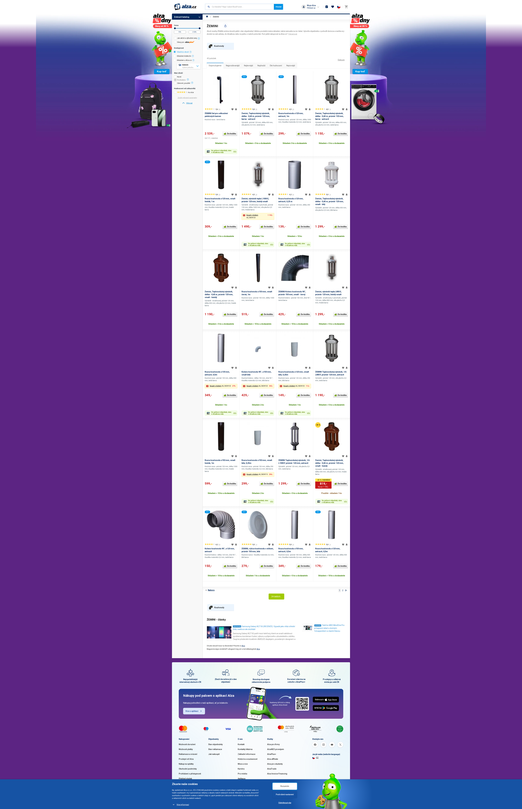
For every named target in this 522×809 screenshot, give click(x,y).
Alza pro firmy (273, 744)
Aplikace (241, 779)
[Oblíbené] (332, 6)
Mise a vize (243, 764)
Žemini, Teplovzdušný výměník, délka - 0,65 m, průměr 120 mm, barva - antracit (256, 116)
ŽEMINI (216, 17)
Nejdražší (261, 65)
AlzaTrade (271, 769)
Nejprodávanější (233, 65)
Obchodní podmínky (188, 769)
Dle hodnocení (276, 65)
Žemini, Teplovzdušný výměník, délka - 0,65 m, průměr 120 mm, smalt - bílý (329, 201)
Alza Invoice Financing (277, 774)
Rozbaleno (181, 80)
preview (318, 625)
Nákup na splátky (186, 764)
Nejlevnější (248, 65)
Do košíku (231, 134)
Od (175, 28)
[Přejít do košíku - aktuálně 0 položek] (346, 6)
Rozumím (284, 786)
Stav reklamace (215, 749)
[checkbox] (187, 38)
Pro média (242, 774)
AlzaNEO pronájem (275, 749)
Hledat (278, 7)
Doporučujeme (215, 65)
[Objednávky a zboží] (326, 6)
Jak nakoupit (214, 754)
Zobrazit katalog (181, 17)
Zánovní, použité (183, 83)
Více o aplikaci (191, 711)
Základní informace (246, 754)
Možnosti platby (186, 749)
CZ (317, 758)
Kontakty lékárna (245, 749)
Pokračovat (292, 34)
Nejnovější (290, 65)
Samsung (237, 626)
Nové (179, 77)
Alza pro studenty (275, 764)
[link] (187, 103)
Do (200, 28)
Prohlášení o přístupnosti (190, 774)
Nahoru (211, 590)
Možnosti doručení (187, 744)
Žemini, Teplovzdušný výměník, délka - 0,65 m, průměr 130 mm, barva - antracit (329, 116)
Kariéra (241, 769)
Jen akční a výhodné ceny (187, 38)
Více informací (183, 805)
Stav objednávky (215, 744)
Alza (243, 646)
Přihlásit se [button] (311, 8)
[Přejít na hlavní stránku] (185, 6)
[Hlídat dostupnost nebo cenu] (236, 109)
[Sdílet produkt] (225, 26)
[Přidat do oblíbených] (232, 109)
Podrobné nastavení (285, 794)
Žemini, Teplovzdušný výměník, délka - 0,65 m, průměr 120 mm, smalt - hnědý (219, 294)
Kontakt (241, 744)
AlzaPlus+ (271, 754)
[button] (258, 216)
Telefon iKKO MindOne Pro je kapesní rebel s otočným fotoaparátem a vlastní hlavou (329, 628)
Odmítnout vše (284, 803)
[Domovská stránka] (207, 16)
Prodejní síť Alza (186, 759)
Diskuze (341, 60)
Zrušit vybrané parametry (187, 98)
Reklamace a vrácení (188, 754)
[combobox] (239, 7)
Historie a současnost (247, 759)
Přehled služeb (185, 779)
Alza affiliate (272, 759)
